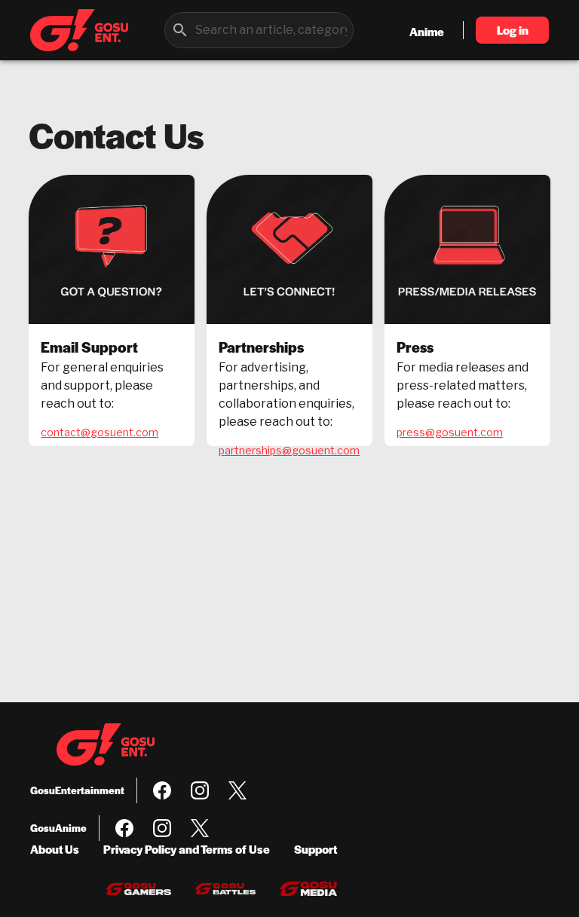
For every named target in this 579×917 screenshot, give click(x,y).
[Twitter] (237, 790)
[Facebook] (162, 790)
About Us (54, 849)
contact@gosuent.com (99, 432)
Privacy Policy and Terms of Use (186, 849)
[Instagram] (200, 790)
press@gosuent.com (450, 432)
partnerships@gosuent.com (289, 450)
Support (315, 849)
